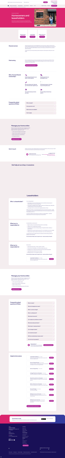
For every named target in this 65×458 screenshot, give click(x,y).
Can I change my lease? (32, 329)
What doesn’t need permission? (34, 326)
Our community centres (25, 436)
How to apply (29, 112)
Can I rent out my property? (33, 339)
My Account (54, 5)
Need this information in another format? (33, 406)
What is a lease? (31, 303)
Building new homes (25, 437)
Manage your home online (15, 139)
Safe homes (24, 431)
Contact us (48, 5)
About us (23, 438)
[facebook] (10, 440)
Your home (24, 426)
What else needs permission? (33, 322)
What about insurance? (32, 316)
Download (51, 357)
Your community (24, 432)
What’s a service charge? (33, 309)
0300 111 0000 (54, 1)
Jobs (35, 5)
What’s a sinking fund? (32, 312)
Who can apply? (29, 102)
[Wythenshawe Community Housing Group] (15, 2)
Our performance (24, 440)
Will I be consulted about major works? (35, 336)
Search (46, 2)
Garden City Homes (52, 155)
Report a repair (24, 429)
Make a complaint (24, 443)
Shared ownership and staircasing (30, 65)
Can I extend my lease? (32, 332)
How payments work (30, 106)
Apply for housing (44, 5)
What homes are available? (31, 109)
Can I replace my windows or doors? (35, 319)
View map (11, 435)
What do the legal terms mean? (34, 306)
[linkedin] (9, 440)
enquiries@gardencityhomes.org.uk (50, 154)
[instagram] (12, 440)
